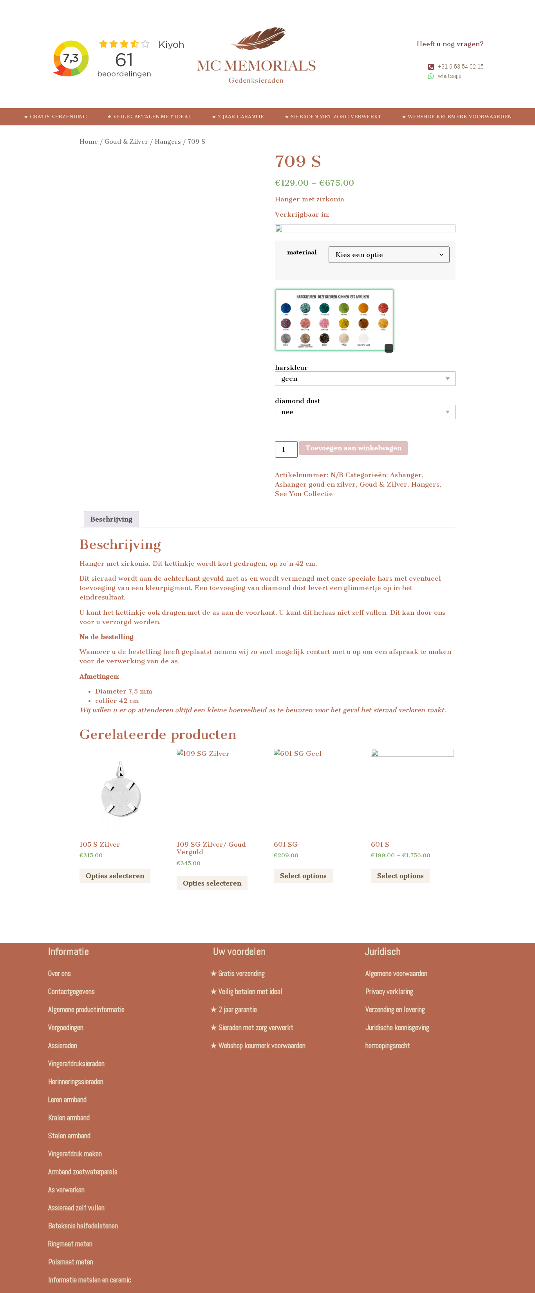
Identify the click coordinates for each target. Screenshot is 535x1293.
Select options (303, 876)
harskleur (291, 367)
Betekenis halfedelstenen (83, 1226)
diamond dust (297, 401)
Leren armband (67, 1100)
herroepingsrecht (387, 1045)
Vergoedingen (65, 1027)
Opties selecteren (115, 876)
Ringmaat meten (70, 1244)
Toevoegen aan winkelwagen (353, 448)
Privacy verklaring (389, 991)
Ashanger (406, 475)
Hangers (168, 141)
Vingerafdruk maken (75, 1154)
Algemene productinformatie (86, 1009)
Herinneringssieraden (75, 1082)
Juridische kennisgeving (397, 1027)
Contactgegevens (71, 991)
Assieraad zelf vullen (76, 1208)
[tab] (111, 519)
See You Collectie (304, 494)
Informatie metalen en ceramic (89, 1280)
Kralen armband (69, 1118)
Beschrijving (111, 519)
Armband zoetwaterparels (82, 1172)
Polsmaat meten (70, 1262)
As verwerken (66, 1190)
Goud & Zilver (126, 141)
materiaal (301, 252)
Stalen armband (69, 1136)
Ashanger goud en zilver (315, 484)
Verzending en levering (395, 1009)
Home (89, 141)
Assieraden (62, 1045)
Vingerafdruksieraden (76, 1063)
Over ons (59, 973)
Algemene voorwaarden (396, 973)
